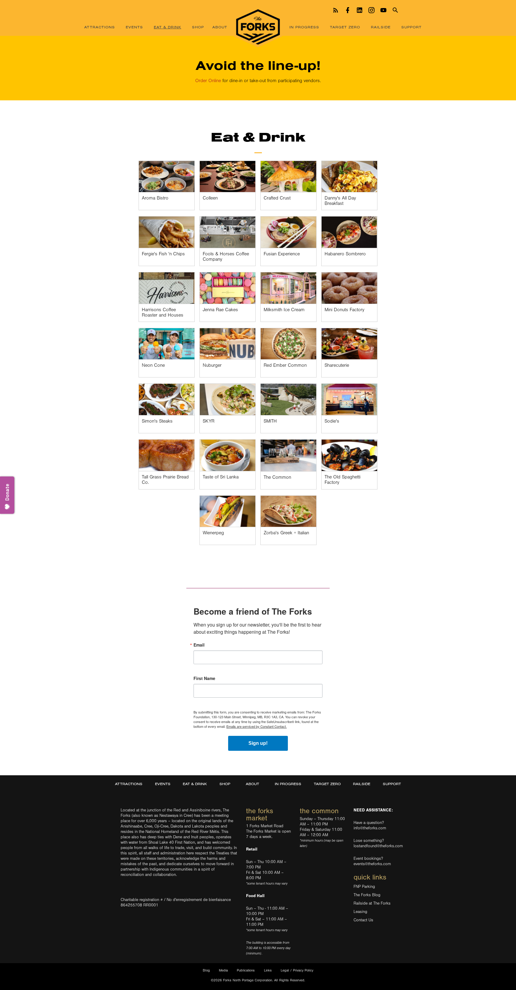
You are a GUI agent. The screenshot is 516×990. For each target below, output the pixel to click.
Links (268, 970)
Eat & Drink (167, 27)
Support (411, 27)
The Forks (258, 27)
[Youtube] (383, 9)
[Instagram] (371, 9)
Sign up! (258, 743)
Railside (381, 27)
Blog (206, 970)
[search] (395, 9)
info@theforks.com (370, 828)
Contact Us (363, 920)
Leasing (360, 911)
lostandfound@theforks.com (378, 846)
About (219, 27)
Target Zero (345, 27)
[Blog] (335, 9)
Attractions (99, 27)
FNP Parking (364, 886)
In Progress (304, 27)
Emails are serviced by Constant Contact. (256, 726)
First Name (204, 678)
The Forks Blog (367, 895)
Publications (246, 970)
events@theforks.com (372, 864)
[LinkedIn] (359, 9)
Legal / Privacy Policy (297, 970)
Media (223, 970)
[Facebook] (347, 9)
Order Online (208, 80)
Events (134, 27)
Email (199, 645)
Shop (198, 27)
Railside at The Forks (372, 903)
